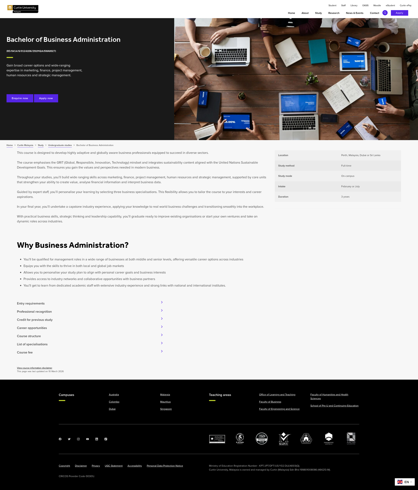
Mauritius (165, 402)
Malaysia (165, 394)
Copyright (64, 466)
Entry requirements (31, 303)
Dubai (112, 409)
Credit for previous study (35, 319)
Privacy (96, 466)
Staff (343, 5)
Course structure (29, 336)
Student (332, 5)
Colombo (114, 402)
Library (354, 5)
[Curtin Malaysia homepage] (23, 9)
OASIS (365, 5)
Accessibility (135, 466)
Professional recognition (34, 311)
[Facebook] (60, 439)
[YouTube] (87, 439)
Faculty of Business (270, 402)
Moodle (377, 5)
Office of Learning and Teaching (277, 394)
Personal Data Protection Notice (165, 466)
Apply (399, 13)
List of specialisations (32, 344)
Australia (114, 394)
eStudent (390, 5)
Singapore (166, 409)
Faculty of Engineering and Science (279, 409)
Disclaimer (81, 466)
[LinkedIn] (96, 439)
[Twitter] (69, 439)
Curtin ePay (405, 5)
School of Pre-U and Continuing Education (334, 406)
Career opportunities (32, 327)
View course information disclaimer (34, 368)
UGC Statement (114, 466)
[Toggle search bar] (385, 12)
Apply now (46, 98)
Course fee (25, 352)
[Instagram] (78, 439)
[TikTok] (105, 439)
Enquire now (20, 98)
